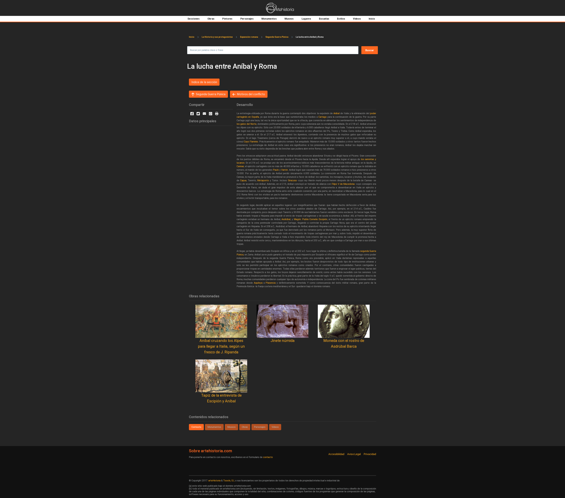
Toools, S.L (229, 480)
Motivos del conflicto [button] (251, 94)
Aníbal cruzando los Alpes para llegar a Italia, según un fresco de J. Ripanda (221, 346)
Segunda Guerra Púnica (276, 37)
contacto (268, 457)
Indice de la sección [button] (204, 82)
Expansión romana (249, 37)
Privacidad (370, 454)
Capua (243, 180)
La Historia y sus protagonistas (217, 37)
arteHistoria (214, 480)
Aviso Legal (354, 454)
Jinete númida (283, 340)
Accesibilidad (336, 454)
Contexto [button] (196, 427)
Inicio (191, 37)
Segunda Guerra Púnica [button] (210, 94)
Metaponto (263, 180)
